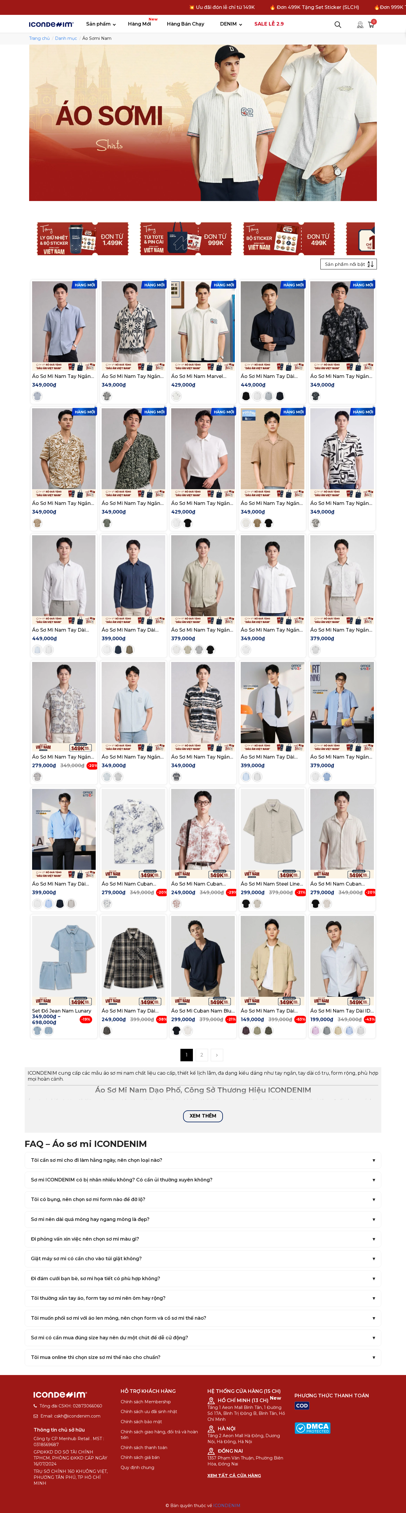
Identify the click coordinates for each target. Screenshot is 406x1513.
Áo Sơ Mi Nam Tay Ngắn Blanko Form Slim (200, 503)
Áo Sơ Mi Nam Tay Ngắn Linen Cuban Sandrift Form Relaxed (200, 630)
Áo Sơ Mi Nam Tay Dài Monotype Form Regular (270, 1011)
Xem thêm (203, 1116)
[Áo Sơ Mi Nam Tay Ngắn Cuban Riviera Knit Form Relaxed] (272, 448)
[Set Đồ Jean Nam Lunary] (64, 956)
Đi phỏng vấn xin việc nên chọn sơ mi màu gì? (85, 1239)
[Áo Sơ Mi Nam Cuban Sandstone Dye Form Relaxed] (203, 829)
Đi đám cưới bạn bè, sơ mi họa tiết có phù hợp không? (95, 1278)
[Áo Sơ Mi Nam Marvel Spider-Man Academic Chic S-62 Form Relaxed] (203, 321)
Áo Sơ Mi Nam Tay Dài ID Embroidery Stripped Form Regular (340, 1011)
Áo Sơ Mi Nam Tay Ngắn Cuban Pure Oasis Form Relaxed (131, 376)
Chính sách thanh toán (144, 1447)
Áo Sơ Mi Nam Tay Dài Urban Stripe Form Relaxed (267, 757)
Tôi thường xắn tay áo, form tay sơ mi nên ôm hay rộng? (98, 1298)
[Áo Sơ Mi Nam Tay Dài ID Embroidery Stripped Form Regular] (342, 956)
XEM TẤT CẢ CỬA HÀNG (234, 1475)
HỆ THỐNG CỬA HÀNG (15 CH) (244, 1391)
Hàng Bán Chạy (185, 24)
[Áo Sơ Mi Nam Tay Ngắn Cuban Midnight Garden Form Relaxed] (342, 321)
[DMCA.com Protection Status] (313, 1427)
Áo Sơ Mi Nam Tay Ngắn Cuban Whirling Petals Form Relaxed (61, 503)
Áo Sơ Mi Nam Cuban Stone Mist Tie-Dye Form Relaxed (132, 884)
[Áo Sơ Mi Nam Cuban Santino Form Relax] (342, 829)
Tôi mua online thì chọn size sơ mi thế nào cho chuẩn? (95, 1357)
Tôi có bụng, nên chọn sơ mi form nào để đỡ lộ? (88, 1199)
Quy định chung (137, 1467)
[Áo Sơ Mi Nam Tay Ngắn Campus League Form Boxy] (133, 702)
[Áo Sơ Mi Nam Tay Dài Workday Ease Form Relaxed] (64, 829)
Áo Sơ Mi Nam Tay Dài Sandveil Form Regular (129, 630)
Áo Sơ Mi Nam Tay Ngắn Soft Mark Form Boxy (339, 630)
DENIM (228, 24)
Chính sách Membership (146, 1401)
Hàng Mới (141, 22)
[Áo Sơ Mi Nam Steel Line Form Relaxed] (272, 829)
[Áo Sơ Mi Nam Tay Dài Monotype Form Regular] (272, 956)
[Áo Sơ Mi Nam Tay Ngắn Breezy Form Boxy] (64, 321)
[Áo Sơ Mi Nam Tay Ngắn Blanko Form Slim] (203, 448)
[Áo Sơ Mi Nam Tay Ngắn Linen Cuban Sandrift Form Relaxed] (203, 575)
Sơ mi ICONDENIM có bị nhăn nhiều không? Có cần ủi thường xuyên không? (122, 1180)
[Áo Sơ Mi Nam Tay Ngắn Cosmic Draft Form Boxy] (272, 575)
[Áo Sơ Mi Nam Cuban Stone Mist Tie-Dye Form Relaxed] (133, 829)
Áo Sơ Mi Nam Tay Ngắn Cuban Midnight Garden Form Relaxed (339, 376)
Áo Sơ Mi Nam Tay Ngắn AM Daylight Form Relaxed (339, 757)
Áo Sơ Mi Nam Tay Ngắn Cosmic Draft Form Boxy (270, 630)
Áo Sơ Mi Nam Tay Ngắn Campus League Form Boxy (131, 757)
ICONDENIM (226, 1505)
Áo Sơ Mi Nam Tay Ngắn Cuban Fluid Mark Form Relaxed (339, 503)
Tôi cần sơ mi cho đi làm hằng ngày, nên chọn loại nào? (96, 1160)
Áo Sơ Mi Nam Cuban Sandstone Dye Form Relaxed (196, 884)
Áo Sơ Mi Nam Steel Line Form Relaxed (270, 884)
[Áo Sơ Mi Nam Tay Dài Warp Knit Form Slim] (64, 575)
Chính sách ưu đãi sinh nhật (149, 1411)
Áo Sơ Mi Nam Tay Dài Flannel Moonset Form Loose (129, 1011)
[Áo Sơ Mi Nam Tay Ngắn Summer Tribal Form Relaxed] (64, 702)
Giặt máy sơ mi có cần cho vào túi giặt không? (86, 1258)
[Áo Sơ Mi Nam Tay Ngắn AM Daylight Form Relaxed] (342, 702)
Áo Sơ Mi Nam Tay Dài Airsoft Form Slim (267, 376)
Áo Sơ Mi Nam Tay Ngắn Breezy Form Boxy (61, 376)
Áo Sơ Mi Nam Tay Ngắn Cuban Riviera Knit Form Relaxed (270, 503)
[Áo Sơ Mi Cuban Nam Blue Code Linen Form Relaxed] (203, 956)
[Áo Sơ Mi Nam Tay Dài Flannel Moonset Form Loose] (133, 956)
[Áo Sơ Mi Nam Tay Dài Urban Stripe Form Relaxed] (272, 702)
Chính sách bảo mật (141, 1421)
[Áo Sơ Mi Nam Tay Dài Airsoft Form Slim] (272, 321)
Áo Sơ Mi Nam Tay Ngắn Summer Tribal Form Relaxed (61, 757)
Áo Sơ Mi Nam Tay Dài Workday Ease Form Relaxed (59, 884)
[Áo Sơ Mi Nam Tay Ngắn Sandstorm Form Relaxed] (203, 702)
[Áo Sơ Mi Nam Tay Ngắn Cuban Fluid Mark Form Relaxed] (342, 448)
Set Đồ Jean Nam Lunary (61, 1011)
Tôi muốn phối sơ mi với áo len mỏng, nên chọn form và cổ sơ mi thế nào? (118, 1318)
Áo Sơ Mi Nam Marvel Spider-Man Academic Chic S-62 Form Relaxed (200, 376)
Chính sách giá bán (140, 1457)
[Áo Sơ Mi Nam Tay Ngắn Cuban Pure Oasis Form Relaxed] (133, 321)
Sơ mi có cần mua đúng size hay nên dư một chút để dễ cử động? (109, 1338)
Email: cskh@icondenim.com (70, 1416)
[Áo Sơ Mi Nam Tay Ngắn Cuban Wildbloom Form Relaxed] (133, 448)
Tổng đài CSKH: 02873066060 (71, 1406)
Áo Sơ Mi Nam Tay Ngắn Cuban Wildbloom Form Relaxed (131, 503)
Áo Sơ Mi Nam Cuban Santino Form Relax (335, 884)
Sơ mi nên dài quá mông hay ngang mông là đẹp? (90, 1219)
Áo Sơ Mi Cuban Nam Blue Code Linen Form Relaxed (202, 1011)
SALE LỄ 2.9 (269, 24)
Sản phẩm (98, 24)
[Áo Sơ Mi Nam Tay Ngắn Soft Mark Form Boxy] (342, 575)
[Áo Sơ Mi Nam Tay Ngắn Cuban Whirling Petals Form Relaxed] (64, 448)
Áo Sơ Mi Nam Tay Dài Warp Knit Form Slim (59, 630)
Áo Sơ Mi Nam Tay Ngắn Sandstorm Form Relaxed (202, 757)
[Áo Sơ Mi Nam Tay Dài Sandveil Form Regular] (133, 575)
